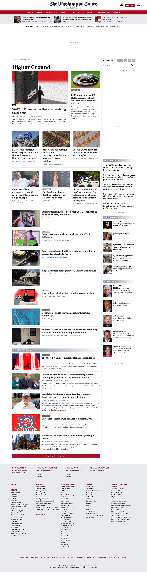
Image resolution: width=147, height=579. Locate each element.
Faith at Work (115, 515)
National (14, 496)
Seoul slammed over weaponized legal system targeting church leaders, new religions (66, 395)
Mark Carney (80, 26)
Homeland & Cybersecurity (45, 501)
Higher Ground (16, 519)
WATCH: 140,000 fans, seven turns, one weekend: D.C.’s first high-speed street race (77, 19)
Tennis (88, 503)
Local (39, 474)
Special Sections (76, 12)
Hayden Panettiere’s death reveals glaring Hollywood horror (53, 195)
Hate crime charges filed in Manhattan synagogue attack (68, 437)
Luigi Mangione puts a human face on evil (122, 304)
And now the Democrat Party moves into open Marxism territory (122, 350)
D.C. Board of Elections (119, 501)
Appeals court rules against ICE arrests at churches (69, 270)
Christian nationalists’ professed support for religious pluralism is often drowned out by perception (85, 195)
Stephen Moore (66, 526)
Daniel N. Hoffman (67, 513)
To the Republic (66, 546)
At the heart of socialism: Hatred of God (123, 319)
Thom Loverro (91, 501)
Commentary (50, 12)
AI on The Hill (115, 491)
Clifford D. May (66, 521)
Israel (62, 26)
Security (14, 500)
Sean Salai (17, 161)
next (61, 456)
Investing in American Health (121, 519)
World (13, 498)
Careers (71, 557)
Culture (14, 521)
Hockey (88, 507)
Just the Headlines (17, 529)
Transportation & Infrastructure (47, 509)
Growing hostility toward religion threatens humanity (66, 314)
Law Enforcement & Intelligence (47, 507)
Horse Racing (90, 511)
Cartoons (64, 544)
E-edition (45, 557)
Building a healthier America (121, 517)
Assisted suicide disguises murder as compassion (68, 293)
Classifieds (34, 557)
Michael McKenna (119, 331)
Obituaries (15, 527)
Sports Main (90, 487)
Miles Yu (64, 538)
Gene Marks (65, 519)
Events (89, 12)
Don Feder (47, 422)
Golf (87, 505)
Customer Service (59, 557)
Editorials (64, 491)
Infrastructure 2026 (117, 507)
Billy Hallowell (49, 201)
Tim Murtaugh (66, 528)
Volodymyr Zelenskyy (114, 26)
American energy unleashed (121, 505)
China (72, 26)
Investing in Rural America (120, 499)
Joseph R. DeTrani (67, 507)
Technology (15, 525)
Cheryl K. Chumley (20, 116)
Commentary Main (67, 487)
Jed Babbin (65, 499)
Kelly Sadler (65, 497)
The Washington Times (45, 470)
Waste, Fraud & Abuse (19, 515)
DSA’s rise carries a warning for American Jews (67, 418)
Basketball (89, 497)
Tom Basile (65, 501)
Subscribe (130, 5)
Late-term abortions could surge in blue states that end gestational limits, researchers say (25, 153)
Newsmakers (15, 513)
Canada (56, 26)
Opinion (40, 472)
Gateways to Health (117, 489)
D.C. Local (14, 509)
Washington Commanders (95, 491)
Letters (63, 493)
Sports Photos (91, 517)
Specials (40, 515)
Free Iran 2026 (116, 495)
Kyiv (67, 26)
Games (115, 12)
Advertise (102, 557)
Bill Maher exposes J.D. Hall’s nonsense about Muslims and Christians (83, 97)
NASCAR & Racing (92, 513)
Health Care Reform (43, 495)
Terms (80, 557)
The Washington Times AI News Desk (55, 257)
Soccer (88, 509)
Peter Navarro (66, 530)
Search (133, 65)
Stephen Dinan (48, 274)
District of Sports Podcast (95, 515)
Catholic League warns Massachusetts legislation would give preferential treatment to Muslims (68, 376)
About (116, 557)
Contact (124, 557)
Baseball (89, 495)
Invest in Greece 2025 (118, 521)
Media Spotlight (17, 511)
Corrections (15, 492)
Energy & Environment (44, 491)
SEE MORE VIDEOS (128, 71)
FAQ (110, 557)
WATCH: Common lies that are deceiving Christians (39, 111)
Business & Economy (18, 507)
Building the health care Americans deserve (119, 510)
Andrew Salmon (49, 400)
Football (89, 493)
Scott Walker (65, 536)
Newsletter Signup (18, 472)
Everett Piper (77, 104)
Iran (88, 26)
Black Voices (65, 540)
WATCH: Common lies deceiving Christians (115, 18)
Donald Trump (39, 26)
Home (15, 60)
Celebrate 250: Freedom (119, 493)
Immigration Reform (43, 499)
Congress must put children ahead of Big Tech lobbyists (66, 235)
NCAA (88, 499)
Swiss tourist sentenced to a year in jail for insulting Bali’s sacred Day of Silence (69, 213)
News (29, 12)
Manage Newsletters (19, 470)
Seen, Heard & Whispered (20, 505)
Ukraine (49, 26)
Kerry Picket (48, 381)
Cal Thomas (65, 534)
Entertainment (16, 523)
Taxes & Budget (41, 505)
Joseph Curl (65, 505)
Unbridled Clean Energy (119, 513)
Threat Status (41, 489)
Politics (14, 494)
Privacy (87, 557)
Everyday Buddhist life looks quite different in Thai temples (85, 152)
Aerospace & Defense (43, 503)
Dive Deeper (15, 531)
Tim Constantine (67, 503)
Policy (38, 12)
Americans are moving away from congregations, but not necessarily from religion (54, 155)
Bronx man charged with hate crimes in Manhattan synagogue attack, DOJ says (69, 252)
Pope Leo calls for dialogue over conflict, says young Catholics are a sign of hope (25, 193)
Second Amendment (43, 497)
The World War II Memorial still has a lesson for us (68, 357)
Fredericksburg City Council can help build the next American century (123, 335)
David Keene (65, 515)
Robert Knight (118, 316)
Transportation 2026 (118, 503)
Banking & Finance (43, 493)
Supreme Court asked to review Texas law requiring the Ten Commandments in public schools (69, 331)
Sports (62, 12)
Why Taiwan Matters (118, 497)
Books (63, 542)
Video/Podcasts (102, 12)
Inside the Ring (16, 517)
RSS (94, 557)
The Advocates (16, 502)
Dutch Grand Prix (97, 26)
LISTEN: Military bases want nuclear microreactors (36, 18)
